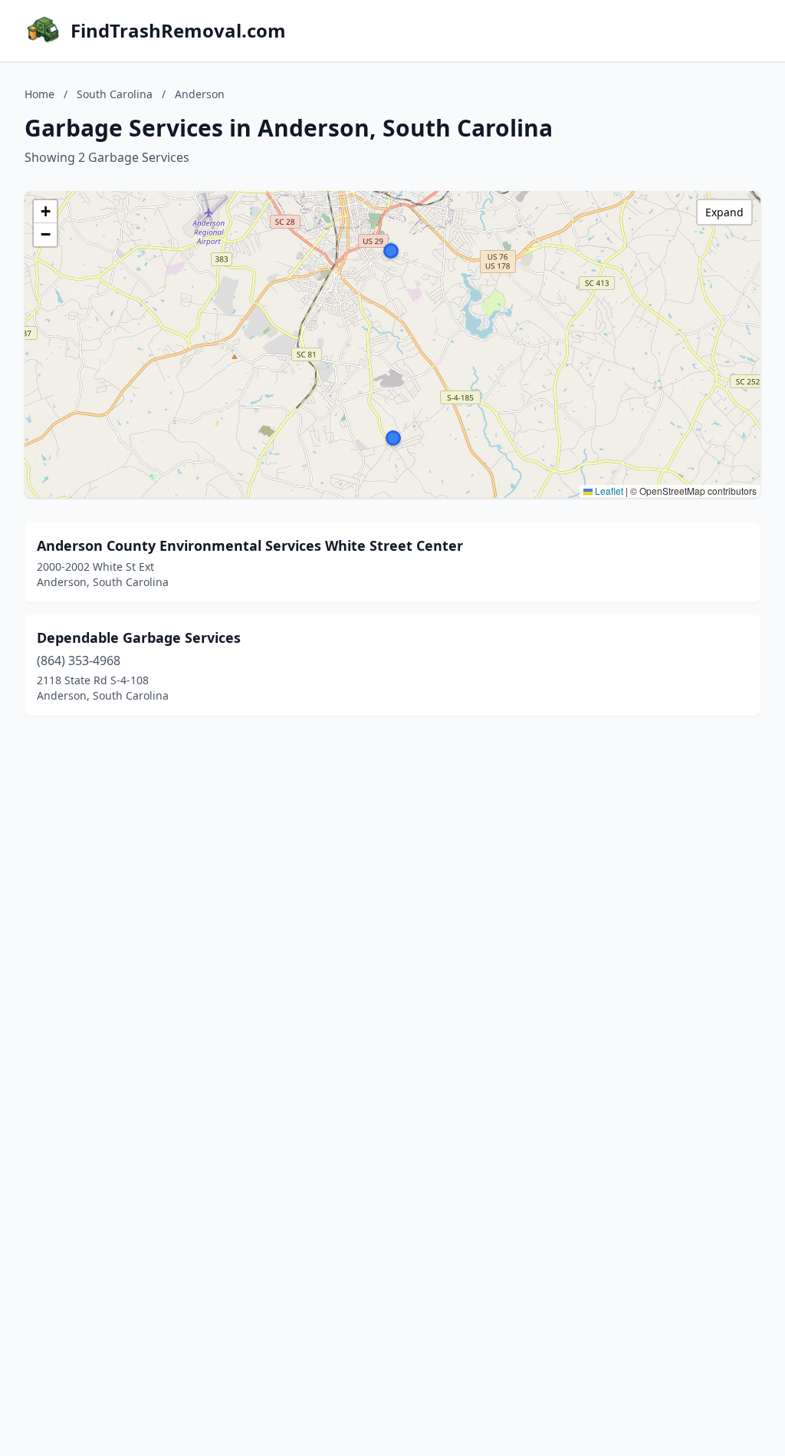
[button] (391, 251)
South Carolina (115, 94)
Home (39, 94)
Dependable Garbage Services (139, 637)
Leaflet (608, 490)
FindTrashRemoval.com (178, 30)
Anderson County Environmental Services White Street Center (250, 545)
